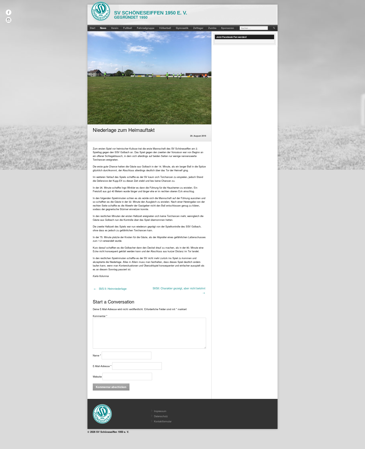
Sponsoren (227, 28)
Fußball (127, 28)
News (103, 28)
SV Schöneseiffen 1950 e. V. (150, 13)
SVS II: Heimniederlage (110, 289)
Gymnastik (182, 28)
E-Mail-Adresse (102, 366)
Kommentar (100, 316)
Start (92, 28)
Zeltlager (198, 28)
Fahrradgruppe (145, 28)
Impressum (160, 411)
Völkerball (165, 28)
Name (97, 355)
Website (97, 376)
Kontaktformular (162, 421)
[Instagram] (8, 20)
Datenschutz (161, 416)
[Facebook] (8, 12)
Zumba (212, 28)
